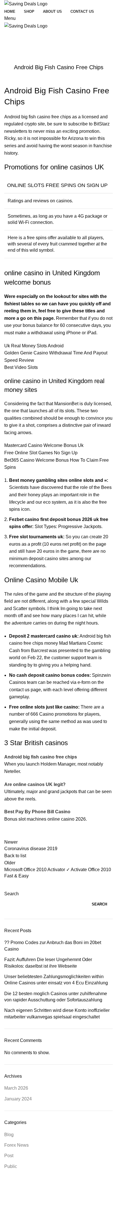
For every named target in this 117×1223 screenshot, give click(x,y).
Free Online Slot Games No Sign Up (41, 452)
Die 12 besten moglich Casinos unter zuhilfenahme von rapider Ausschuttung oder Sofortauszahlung (55, 996)
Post (8, 1155)
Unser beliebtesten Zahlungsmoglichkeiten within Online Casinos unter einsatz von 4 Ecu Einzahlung (56, 979)
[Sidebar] (7, 1216)
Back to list (15, 855)
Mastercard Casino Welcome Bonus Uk (43, 445)
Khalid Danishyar (81, 1199)
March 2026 (16, 1088)
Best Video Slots (21, 367)
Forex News (16, 1145)
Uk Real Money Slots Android (34, 345)
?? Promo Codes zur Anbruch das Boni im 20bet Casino (52, 945)
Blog (9, 1134)
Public (10, 1166)
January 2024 (18, 1098)
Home (9, 46)
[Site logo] (25, 3)
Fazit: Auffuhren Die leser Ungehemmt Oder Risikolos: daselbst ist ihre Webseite (48, 962)
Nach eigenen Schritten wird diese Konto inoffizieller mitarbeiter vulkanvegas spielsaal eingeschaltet (57, 1013)
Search (11, 893)
